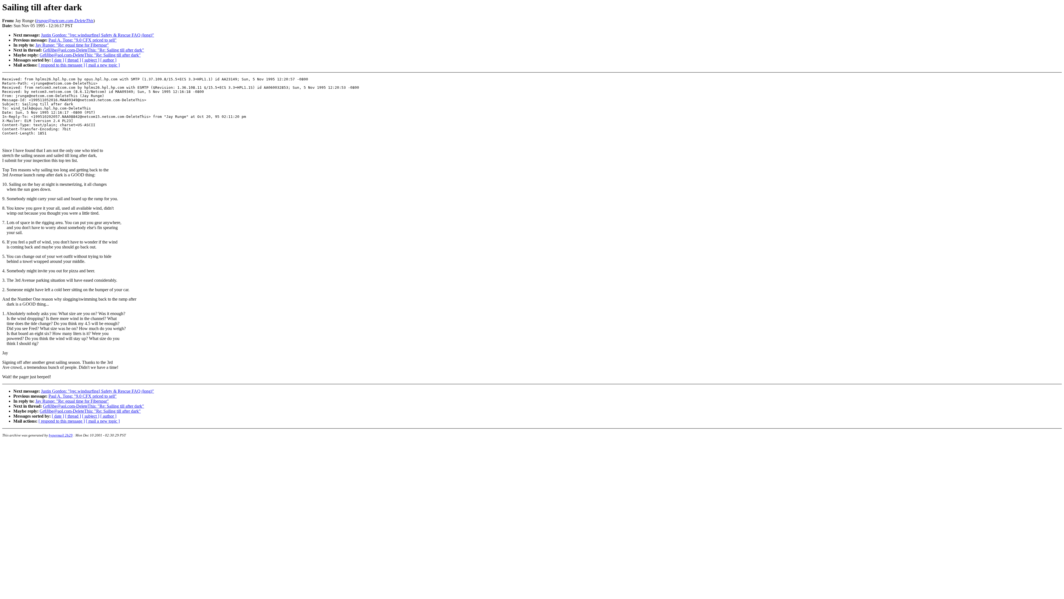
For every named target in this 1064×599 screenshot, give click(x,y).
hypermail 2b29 (61, 435)
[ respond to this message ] (62, 65)
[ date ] (58, 60)
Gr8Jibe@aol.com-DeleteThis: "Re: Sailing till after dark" (93, 50)
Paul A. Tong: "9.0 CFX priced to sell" (82, 40)
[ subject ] (90, 60)
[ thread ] (73, 60)
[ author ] (108, 60)
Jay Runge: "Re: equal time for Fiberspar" (72, 45)
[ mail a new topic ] (103, 65)
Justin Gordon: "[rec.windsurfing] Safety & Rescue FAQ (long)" (97, 35)
